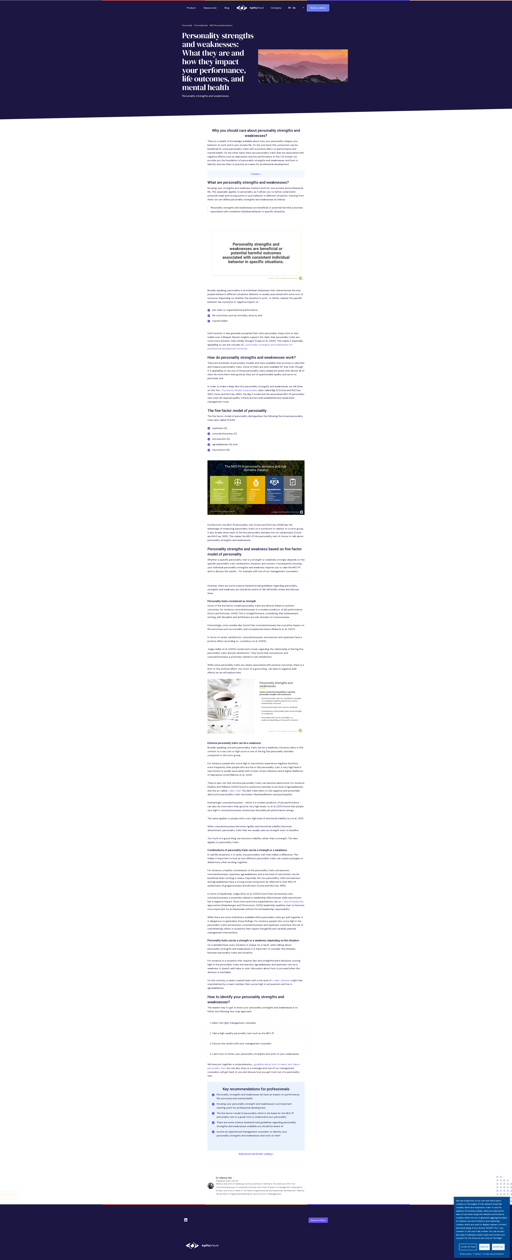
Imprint (478, 1254)
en (294, 8)
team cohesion (282, 980)
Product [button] (191, 7)
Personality (187, 25)
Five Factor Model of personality (240, 390)
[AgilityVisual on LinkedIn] (185, 1219)
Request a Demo (318, 1220)
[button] (256, 253)
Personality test (201, 25)
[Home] (203, 1246)
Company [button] (276, 7)
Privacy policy (466, 1254)
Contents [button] (256, 174)
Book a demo (318, 7)
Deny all (484, 1247)
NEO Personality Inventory (221, 25)
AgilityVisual (250, 8)
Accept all (498, 1247)
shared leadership (293, 901)
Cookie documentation (493, 1254)
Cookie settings (468, 1247)
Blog (227, 7)
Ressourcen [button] (210, 7)
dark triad (235, 790)
